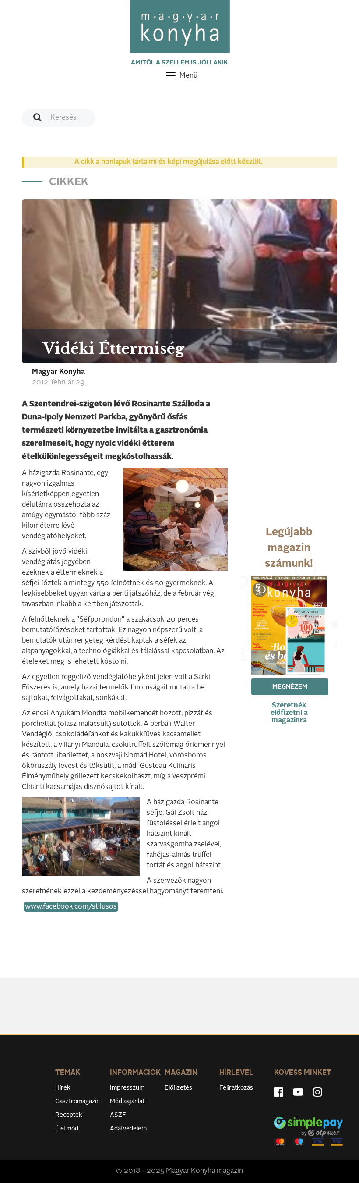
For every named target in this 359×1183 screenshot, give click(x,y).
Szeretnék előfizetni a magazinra (289, 713)
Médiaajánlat (127, 1101)
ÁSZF (118, 1115)
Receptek (68, 1115)
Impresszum (127, 1088)
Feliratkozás (236, 1088)
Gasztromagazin (77, 1101)
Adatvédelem (128, 1129)
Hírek (62, 1088)
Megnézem (289, 687)
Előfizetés (178, 1088)
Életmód (66, 1129)
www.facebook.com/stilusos (71, 906)
